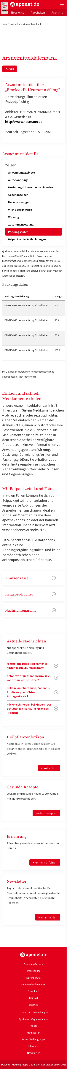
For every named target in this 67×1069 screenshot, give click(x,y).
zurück (9, 69)
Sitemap (33, 1004)
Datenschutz (33, 977)
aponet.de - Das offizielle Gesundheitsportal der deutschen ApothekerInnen (24, 4)
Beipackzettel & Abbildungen (27, 239)
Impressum (33, 970)
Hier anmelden (47, 917)
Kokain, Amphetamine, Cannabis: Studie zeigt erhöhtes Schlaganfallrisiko (28, 692)
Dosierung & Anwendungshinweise (30, 187)
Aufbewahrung (18, 180)
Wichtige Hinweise (20, 209)
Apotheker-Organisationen (33, 1019)
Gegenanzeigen (18, 195)
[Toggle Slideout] (62, 4)
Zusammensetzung (21, 224)
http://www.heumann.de (23, 121)
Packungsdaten (18, 232)
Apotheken (38, 12)
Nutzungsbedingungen (33, 984)
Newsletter (33, 1053)
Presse (34, 1025)
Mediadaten (33, 1032)
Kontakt (33, 998)
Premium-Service (33, 964)
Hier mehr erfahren (45, 862)
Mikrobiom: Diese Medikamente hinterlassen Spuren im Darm (27, 666)
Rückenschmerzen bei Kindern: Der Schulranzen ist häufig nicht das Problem (29, 709)
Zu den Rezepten (46, 813)
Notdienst (17, 12)
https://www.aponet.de (33, 954)
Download (33, 991)
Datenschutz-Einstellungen (33, 1012)
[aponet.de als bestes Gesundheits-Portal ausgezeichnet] (4, 8)
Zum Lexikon (49, 768)
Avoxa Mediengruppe (33, 1039)
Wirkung (13, 217)
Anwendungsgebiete (21, 172)
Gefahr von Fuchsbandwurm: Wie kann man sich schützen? (28, 678)
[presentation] (62, 12)
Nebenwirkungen (19, 202)
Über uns (33, 1046)
